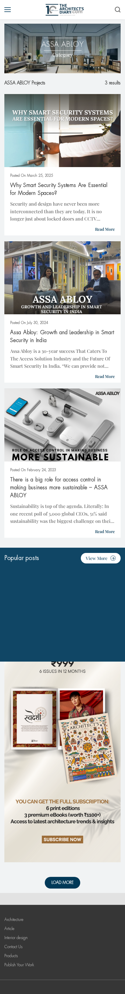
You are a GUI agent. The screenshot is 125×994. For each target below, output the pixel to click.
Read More (105, 229)
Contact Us (13, 946)
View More (97, 558)
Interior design (16, 937)
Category (62, 54)
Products (11, 955)
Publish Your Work (19, 964)
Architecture (14, 919)
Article (9, 928)
